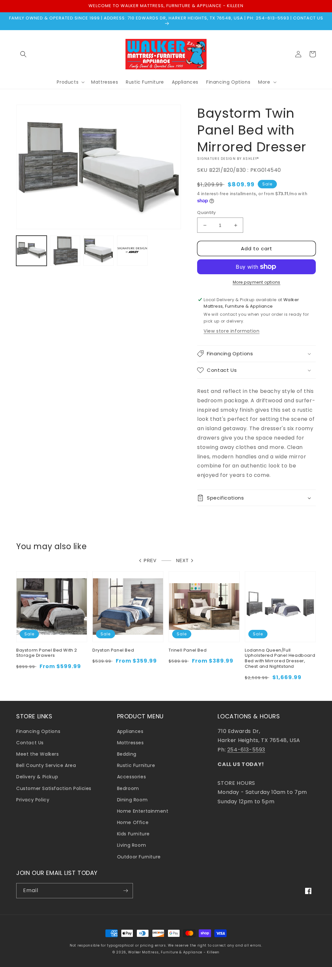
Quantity (206, 212)
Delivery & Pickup (37, 776)
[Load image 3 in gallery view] (98, 251)
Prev (150, 560)
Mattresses (130, 742)
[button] (23, 54)
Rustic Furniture (136, 765)
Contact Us (30, 742)
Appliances (130, 731)
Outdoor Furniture (139, 857)
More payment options (256, 282)
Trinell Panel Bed (188, 650)
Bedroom (128, 788)
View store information (231, 331)
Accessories (131, 776)
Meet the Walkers (37, 754)
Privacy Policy (32, 799)
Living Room (131, 845)
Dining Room (132, 799)
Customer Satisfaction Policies (53, 788)
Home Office (133, 822)
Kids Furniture (133, 834)
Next (182, 560)
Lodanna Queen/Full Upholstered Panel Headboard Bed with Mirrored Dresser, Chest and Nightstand (280, 659)
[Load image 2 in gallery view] (65, 251)
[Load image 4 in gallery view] (132, 251)
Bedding (126, 754)
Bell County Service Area (46, 765)
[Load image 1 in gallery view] (31, 251)
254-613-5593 (246, 749)
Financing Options (38, 731)
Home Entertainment (143, 811)
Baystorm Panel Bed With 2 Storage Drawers (46, 653)
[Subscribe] (125, 890)
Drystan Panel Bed (113, 650)
